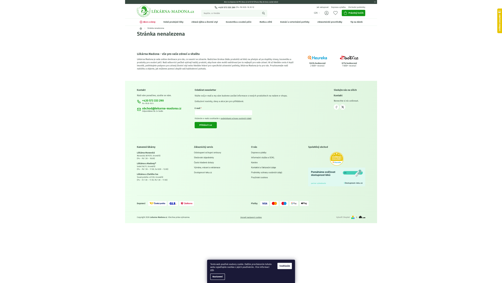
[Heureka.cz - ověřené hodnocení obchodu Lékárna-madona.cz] (337, 159)
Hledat (263, 13)
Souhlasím (284, 266)
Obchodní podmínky (356, 7)
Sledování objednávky (204, 157)
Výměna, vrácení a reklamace (207, 167)
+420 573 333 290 (226, 7)
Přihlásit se (205, 125)
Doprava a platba (338, 7)
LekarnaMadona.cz (336, 107)
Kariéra (254, 162)
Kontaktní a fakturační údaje (263, 167)
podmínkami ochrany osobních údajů (236, 118)
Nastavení (217, 276)
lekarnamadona (342, 107)
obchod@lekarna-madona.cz (161, 108)
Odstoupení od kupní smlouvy (207, 152)
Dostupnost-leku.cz (203, 172)
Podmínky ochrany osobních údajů (266, 172)
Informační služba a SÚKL (263, 157)
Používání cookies (259, 177)
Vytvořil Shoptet (343, 217)
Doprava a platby (258, 152)
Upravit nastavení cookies (251, 217)
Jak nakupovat (322, 7)
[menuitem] (147, 22)
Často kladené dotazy (204, 162)
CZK (316, 13)
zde (212, 270)
